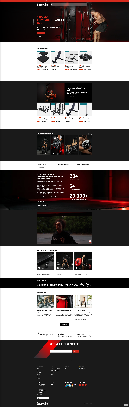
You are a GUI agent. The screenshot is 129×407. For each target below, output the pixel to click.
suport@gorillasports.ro (42, 392)
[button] (91, 4)
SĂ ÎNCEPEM (76, 351)
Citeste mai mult (40, 319)
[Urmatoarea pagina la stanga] (89, 49)
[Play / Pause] (90, 241)
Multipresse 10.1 (53, 118)
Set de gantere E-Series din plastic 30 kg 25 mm (85, 67)
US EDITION (39, 378)
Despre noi (66, 364)
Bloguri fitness (67, 366)
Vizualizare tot (64, 324)
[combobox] (69, 4)
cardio (38, 190)
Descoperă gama (72, 96)
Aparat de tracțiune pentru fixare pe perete (85, 119)
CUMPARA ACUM (40, 33)
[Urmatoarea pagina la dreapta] (91, 49)
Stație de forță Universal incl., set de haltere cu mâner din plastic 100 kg (42, 119)
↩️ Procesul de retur (82, 368)
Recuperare (39, 372)
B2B (65, 368)
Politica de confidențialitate (55, 368)
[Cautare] (52, 4)
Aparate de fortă (39, 364)
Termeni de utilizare (54, 366)
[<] (37, 1)
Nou (37, 376)
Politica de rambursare (54, 364)
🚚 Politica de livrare (82, 364)
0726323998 (41, 389)
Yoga (38, 370)
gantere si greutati (54, 189)
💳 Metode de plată (82, 366)
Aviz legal (52, 372)
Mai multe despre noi (42, 205)
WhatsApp (40, 394)
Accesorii (38, 374)
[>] (91, 1)
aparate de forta (60, 189)
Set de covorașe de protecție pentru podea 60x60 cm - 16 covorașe (42, 67)
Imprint (52, 374)
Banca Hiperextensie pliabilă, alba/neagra (69, 67)
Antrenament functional (40, 366)
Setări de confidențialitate (55, 370)
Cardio (38, 368)
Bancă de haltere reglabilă (55, 66)
